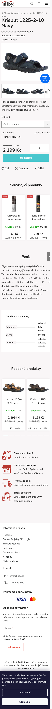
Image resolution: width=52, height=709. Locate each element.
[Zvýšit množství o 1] (47, 148)
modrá (41, 334)
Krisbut (13, 39)
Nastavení (25, 692)
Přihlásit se (13, 647)
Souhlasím (24, 701)
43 (39, 342)
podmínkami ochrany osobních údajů (22, 638)
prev (3, 207)
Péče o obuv (9, 548)
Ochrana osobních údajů (33, 667)
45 (39, 346)
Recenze (7, 535)
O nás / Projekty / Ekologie (16, 539)
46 (43, 346)
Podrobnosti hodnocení (13, 35)
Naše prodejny (10, 561)
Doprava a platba (11, 552)
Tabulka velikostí (11, 543)
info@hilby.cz (17, 576)
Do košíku (26, 157)
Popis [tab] (26, 256)
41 (39, 339)
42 (43, 339)
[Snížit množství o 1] (32, 148)
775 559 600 (17, 582)
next (49, 207)
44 (43, 342)
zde (4, 685)
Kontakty (7, 556)
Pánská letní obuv (42, 327)
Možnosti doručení (11, 136)
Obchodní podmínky (27, 665)
